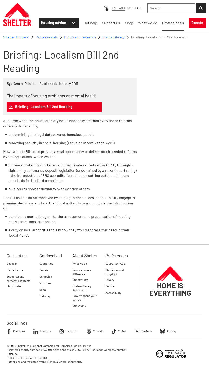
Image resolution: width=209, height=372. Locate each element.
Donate (43, 270)
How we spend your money (84, 298)
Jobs (42, 289)
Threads (98, 331)
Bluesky (171, 331)
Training (44, 296)
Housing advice (53, 22)
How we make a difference (81, 272)
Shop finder (14, 286)
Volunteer (45, 283)
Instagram (72, 331)
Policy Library (113, 37)
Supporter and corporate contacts (18, 278)
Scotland (135, 8)
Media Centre (15, 270)
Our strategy (80, 279)
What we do (79, 263)
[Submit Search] (201, 8)
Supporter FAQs (115, 263)
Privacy (109, 279)
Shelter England (16, 37)
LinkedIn (45, 331)
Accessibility (113, 292)
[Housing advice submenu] (74, 23)
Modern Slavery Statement (81, 288)
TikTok (122, 331)
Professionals (47, 37)
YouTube (146, 331)
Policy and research (80, 37)
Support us (46, 263)
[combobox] (171, 8)
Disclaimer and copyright (114, 272)
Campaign (45, 276)
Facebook (19, 331)
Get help (12, 263)
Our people (79, 305)
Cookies (110, 286)
